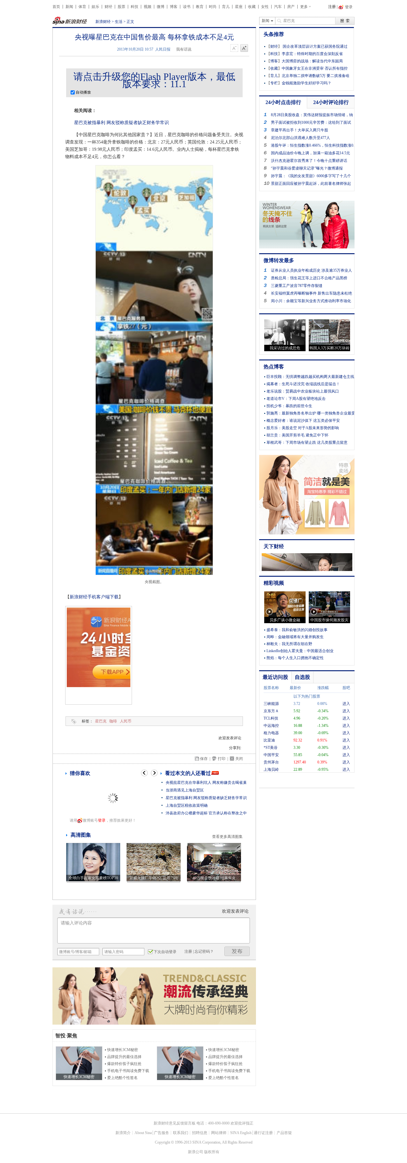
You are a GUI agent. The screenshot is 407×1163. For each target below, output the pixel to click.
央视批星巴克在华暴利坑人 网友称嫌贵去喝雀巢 (206, 782)
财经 (108, 6)
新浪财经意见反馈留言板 (175, 1123)
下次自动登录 (165, 952)
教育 (200, 6)
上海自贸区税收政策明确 (187, 805)
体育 (82, 6)
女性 (265, 6)
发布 (237, 951)
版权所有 (211, 1152)
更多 (304, 6)
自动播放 (83, 92)
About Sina (143, 1133)
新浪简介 (123, 1133)
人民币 (125, 721)
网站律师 (218, 1133)
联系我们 (180, 1133)
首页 (56, 6)
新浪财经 (103, 21)
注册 (332, 6)
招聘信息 (199, 1133)
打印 (221, 758)
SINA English (241, 1133)
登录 (102, 820)
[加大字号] (244, 48)
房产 (291, 6)
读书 (186, 6)
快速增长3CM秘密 (122, 1050)
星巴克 (101, 721)
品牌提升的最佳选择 (124, 1057)
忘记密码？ (204, 951)
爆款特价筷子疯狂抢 (124, 1064)
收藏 (252, 6)
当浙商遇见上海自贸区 (185, 790)
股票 (121, 6)
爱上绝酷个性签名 (122, 1078)
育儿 (226, 6)
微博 (160, 6)
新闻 (69, 6)
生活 (118, 21)
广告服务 (161, 1133)
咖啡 (113, 721)
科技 (134, 6)
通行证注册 (263, 1133)
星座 (239, 6)
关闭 (239, 758)
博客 (173, 6)
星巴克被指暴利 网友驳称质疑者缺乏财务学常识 (121, 122)
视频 (147, 6)
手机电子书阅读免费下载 (128, 1071)
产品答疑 (284, 1133)
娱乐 (95, 6)
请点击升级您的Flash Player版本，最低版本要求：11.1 (154, 80)
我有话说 (183, 49)
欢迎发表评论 (229, 738)
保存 (204, 758)
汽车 (278, 6)
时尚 (213, 6)
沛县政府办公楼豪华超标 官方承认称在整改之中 (206, 813)
